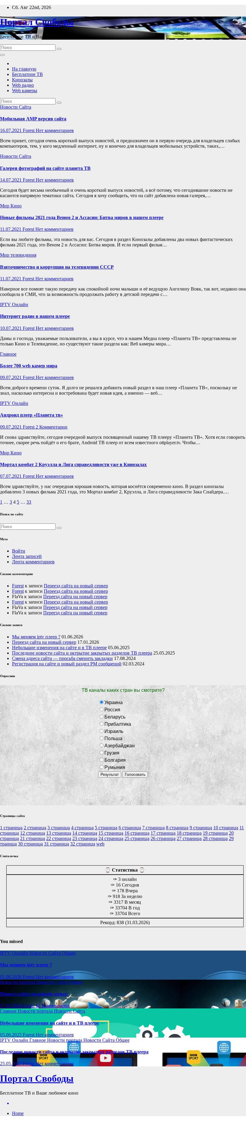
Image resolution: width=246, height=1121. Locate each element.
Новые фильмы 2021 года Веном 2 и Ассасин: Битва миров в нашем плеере (82, 217)
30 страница (30, 843)
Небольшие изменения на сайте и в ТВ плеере (59, 647)
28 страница (215, 838)
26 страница (163, 838)
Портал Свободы (37, 22)
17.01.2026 (11, 1005)
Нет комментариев (55, 130)
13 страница (58, 833)
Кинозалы (22, 79)
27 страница (189, 838)
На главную (24, 68)
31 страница (56, 843)
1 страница (11, 827)
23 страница (84, 838)
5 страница (106, 827)
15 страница (110, 833)
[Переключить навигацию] (2, 55)
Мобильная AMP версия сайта (33, 118)
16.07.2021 (11, 130)
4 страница (82, 827)
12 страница (32, 833)
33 (28, 502)
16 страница (136, 833)
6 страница (129, 827)
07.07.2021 (11, 476)
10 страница (225, 827)
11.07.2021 (11, 229)
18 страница (189, 833)
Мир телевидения (18, 255)
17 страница (163, 833)
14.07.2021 (11, 179)
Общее (69, 953)
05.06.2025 (11, 1034)
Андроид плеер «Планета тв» (31, 414)
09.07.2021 (11, 377)
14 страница (84, 833)
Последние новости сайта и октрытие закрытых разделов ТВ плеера (82, 652)
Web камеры (24, 90)
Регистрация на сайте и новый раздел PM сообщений (67, 663)
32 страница (82, 843)
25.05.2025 (11, 1063)
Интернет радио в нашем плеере (35, 316)
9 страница (201, 827)
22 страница (58, 838)
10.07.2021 (11, 328)
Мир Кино (11, 205)
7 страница (153, 827)
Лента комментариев (33, 561)
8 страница (177, 827)
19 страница (215, 833)
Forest (29, 130)
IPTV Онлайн (14, 304)
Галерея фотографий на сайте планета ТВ (45, 168)
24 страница (110, 838)
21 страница (32, 838)
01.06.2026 (11, 976)
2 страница (35, 827)
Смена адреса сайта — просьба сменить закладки (62, 658)
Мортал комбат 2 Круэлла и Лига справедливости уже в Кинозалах (73, 464)
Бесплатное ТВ (27, 74)
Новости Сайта (15, 107)
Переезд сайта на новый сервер (76, 585)
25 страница (136, 838)
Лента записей (27, 556)
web (100, 843)
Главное (8, 354)
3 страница (58, 827)
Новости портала (18, 982)
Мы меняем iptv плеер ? (36, 636)
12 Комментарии (53, 1005)
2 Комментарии (52, 426)
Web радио (23, 85)
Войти (18, 550)
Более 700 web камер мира (28, 365)
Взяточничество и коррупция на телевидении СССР (57, 267)
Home (18, 1113)
